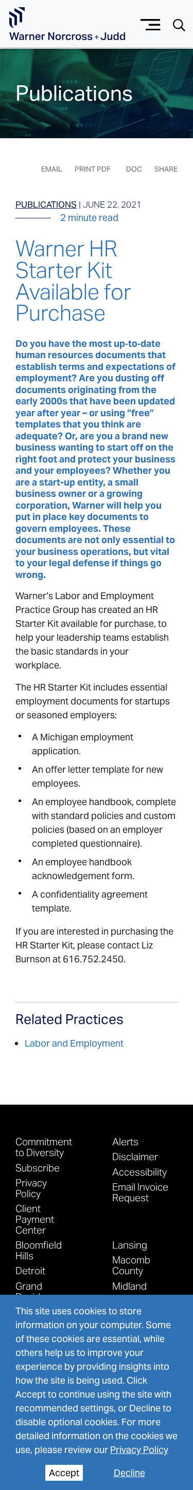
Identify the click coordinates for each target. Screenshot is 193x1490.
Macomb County (131, 1265)
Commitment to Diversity (43, 1146)
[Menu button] (150, 23)
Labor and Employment (74, 1043)
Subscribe (37, 1168)
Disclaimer (135, 1156)
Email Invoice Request (140, 1192)
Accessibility (139, 1172)
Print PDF (93, 169)
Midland (129, 1286)
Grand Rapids (30, 1291)
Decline (129, 1473)
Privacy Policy (139, 1450)
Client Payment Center (34, 1219)
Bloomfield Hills (38, 1250)
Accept (64, 1473)
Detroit (30, 1270)
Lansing (129, 1245)
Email (51, 169)
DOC (134, 169)
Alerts (125, 1141)
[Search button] (179, 24)
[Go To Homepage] (67, 24)
